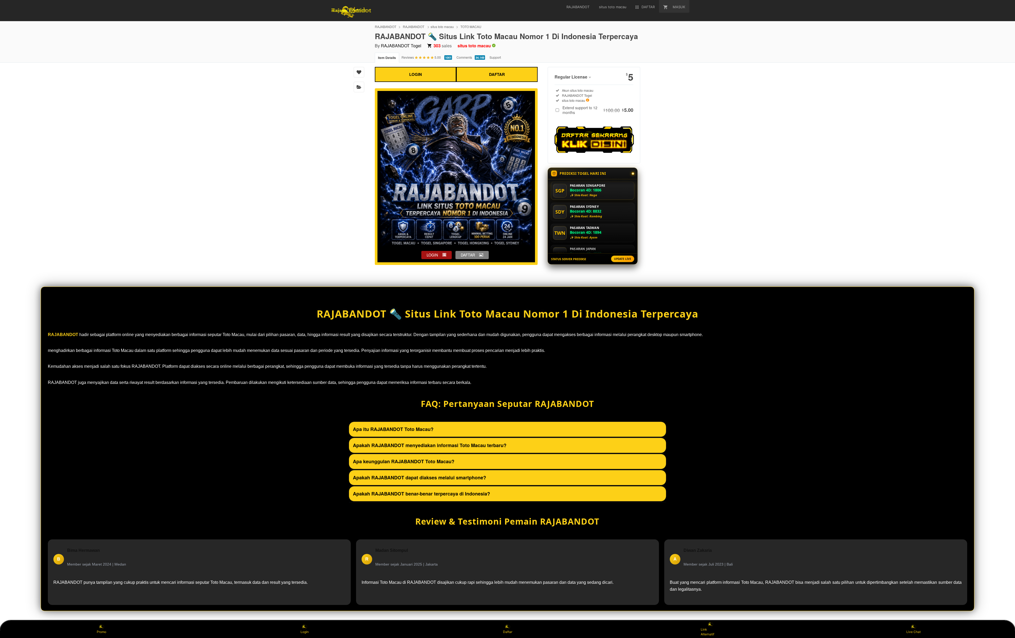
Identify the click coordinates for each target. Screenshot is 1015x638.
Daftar (507, 632)
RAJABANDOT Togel (401, 46)
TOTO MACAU (470, 26)
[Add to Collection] (359, 87)
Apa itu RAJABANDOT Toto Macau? (393, 429)
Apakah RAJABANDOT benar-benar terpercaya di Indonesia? (421, 493)
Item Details (387, 57)
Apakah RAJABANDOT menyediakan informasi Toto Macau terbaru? (429, 445)
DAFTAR (497, 74)
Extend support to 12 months (597, 110)
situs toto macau (442, 26)
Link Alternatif (707, 631)
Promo (101, 632)
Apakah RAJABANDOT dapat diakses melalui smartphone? (419, 477)
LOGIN (415, 74)
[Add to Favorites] (359, 72)
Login (305, 632)
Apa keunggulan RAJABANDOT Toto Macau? (403, 461)
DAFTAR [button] (468, 255)
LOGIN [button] (432, 255)
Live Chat (913, 632)
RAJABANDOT (385, 26)
